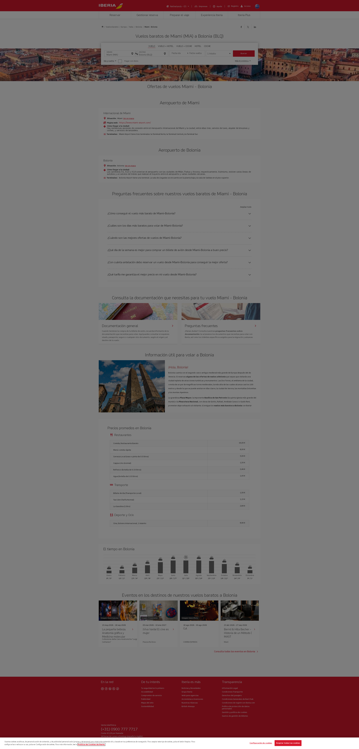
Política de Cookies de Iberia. (91, 744)
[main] (179, 743)
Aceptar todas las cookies (288, 743)
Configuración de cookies (261, 743)
